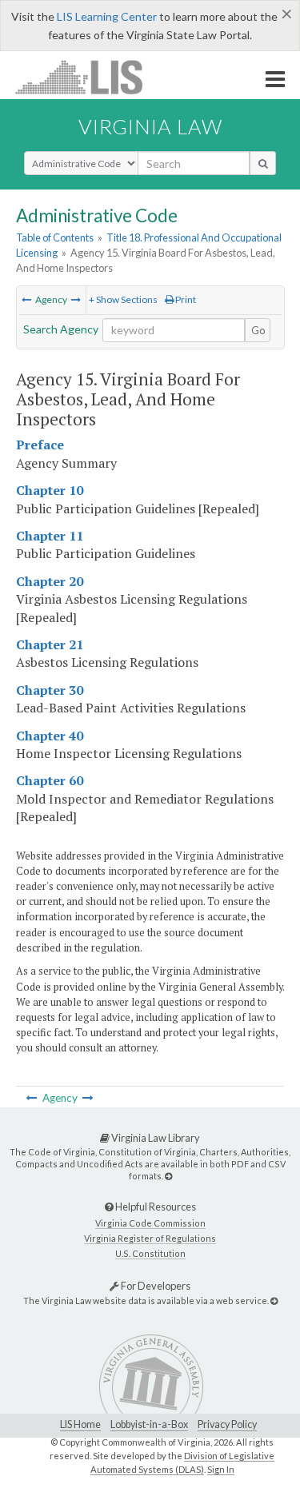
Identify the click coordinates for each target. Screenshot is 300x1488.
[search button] (263, 163)
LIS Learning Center (107, 16)
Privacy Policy (227, 1424)
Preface (40, 444)
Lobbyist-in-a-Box (149, 1424)
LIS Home (80, 1424)
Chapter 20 (49, 581)
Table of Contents (55, 237)
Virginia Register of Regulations (150, 1238)
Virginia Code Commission (150, 1223)
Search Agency (60, 329)
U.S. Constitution (150, 1253)
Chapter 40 (49, 735)
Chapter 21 (49, 644)
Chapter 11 (49, 536)
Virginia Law (150, 126)
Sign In (220, 1469)
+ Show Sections (123, 299)
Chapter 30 (49, 690)
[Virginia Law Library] (168, 1176)
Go (258, 330)
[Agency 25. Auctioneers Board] (76, 299)
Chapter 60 (49, 780)
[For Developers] (274, 1300)
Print (185, 299)
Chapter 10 (49, 490)
